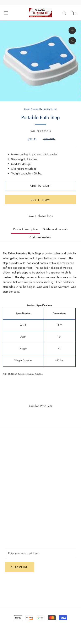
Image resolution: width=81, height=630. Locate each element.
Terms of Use (13, 513)
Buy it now (40, 200)
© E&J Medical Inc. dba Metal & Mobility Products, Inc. (40, 594)
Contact (9, 506)
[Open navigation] (6, 13)
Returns (9, 461)
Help (8, 447)
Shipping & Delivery (17, 454)
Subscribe (19, 567)
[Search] (64, 13)
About (8, 499)
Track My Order (14, 474)
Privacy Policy (13, 468)
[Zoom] (72, 30)
